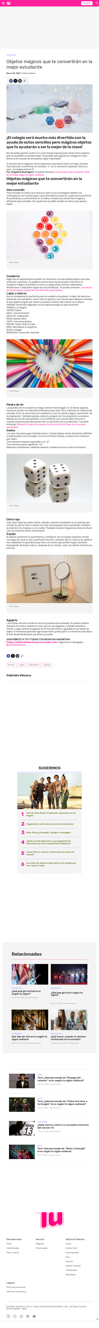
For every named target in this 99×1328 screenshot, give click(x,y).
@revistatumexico (16, 645)
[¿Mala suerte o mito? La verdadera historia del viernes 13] (22, 1128)
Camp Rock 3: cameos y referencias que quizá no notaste (50, 853)
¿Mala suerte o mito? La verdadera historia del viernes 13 (63, 1126)
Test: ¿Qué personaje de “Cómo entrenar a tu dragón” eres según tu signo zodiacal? (62, 1103)
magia (22, 665)
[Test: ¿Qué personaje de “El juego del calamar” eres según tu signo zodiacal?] (22, 1081)
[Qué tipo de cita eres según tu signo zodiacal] (30, 1020)
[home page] (8, 3)
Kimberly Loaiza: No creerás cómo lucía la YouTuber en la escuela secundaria (45, 426)
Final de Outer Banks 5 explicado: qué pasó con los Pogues (51, 814)
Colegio (47, 665)
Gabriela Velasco (29, 73)
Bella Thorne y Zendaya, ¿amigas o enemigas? (48, 832)
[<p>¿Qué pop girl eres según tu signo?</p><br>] (69, 974)
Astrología (11, 55)
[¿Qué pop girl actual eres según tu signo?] (30, 974)
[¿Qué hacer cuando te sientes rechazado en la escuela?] (69, 1020)
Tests (39, 1075)
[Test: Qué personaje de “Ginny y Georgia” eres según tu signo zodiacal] (22, 1152)
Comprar (86, 3)
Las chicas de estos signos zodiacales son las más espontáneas (49, 289)
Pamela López (73, 1043)
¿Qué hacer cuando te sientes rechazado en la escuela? (68, 1038)
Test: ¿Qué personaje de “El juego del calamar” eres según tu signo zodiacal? (60, 1079)
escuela (11, 665)
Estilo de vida (57, 1034)
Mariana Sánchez (32, 998)
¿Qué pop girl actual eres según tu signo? (26, 992)
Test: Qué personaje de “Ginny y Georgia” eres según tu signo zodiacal (61, 1150)
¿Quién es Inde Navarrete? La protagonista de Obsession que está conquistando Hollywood (48, 842)
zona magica (34, 665)
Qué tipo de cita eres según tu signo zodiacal (29, 1038)
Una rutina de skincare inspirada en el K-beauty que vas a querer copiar (51, 864)
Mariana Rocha (55, 1084)
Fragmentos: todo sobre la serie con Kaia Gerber (50, 824)
